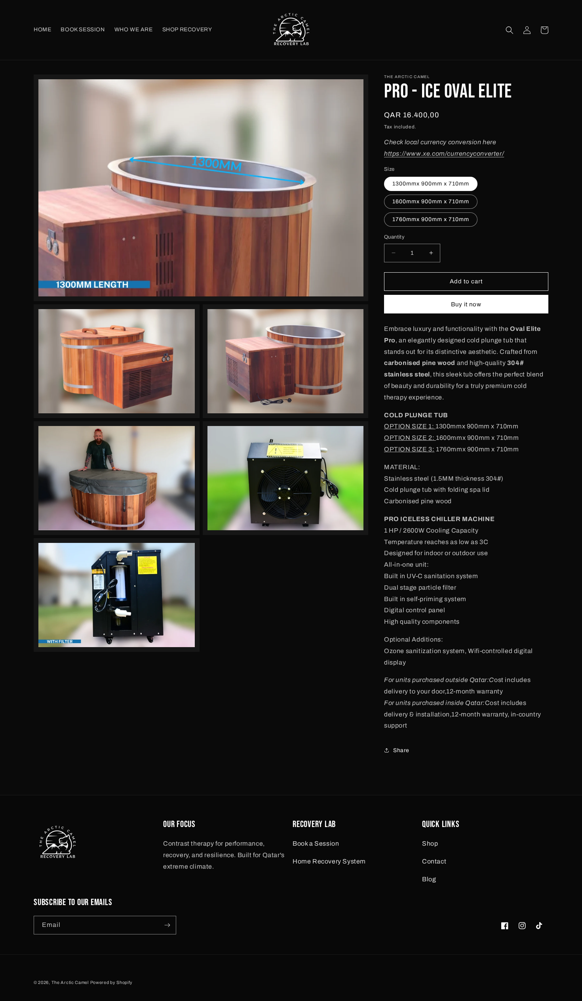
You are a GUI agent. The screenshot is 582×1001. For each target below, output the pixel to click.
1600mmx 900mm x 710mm (430, 201)
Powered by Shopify (111, 982)
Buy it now (466, 304)
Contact (434, 861)
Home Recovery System (329, 861)
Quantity (394, 237)
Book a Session (316, 843)
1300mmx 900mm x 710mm (430, 184)
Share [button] (401, 750)
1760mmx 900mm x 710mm (430, 219)
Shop (430, 843)
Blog (429, 879)
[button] (509, 30)
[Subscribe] (167, 925)
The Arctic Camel (70, 982)
